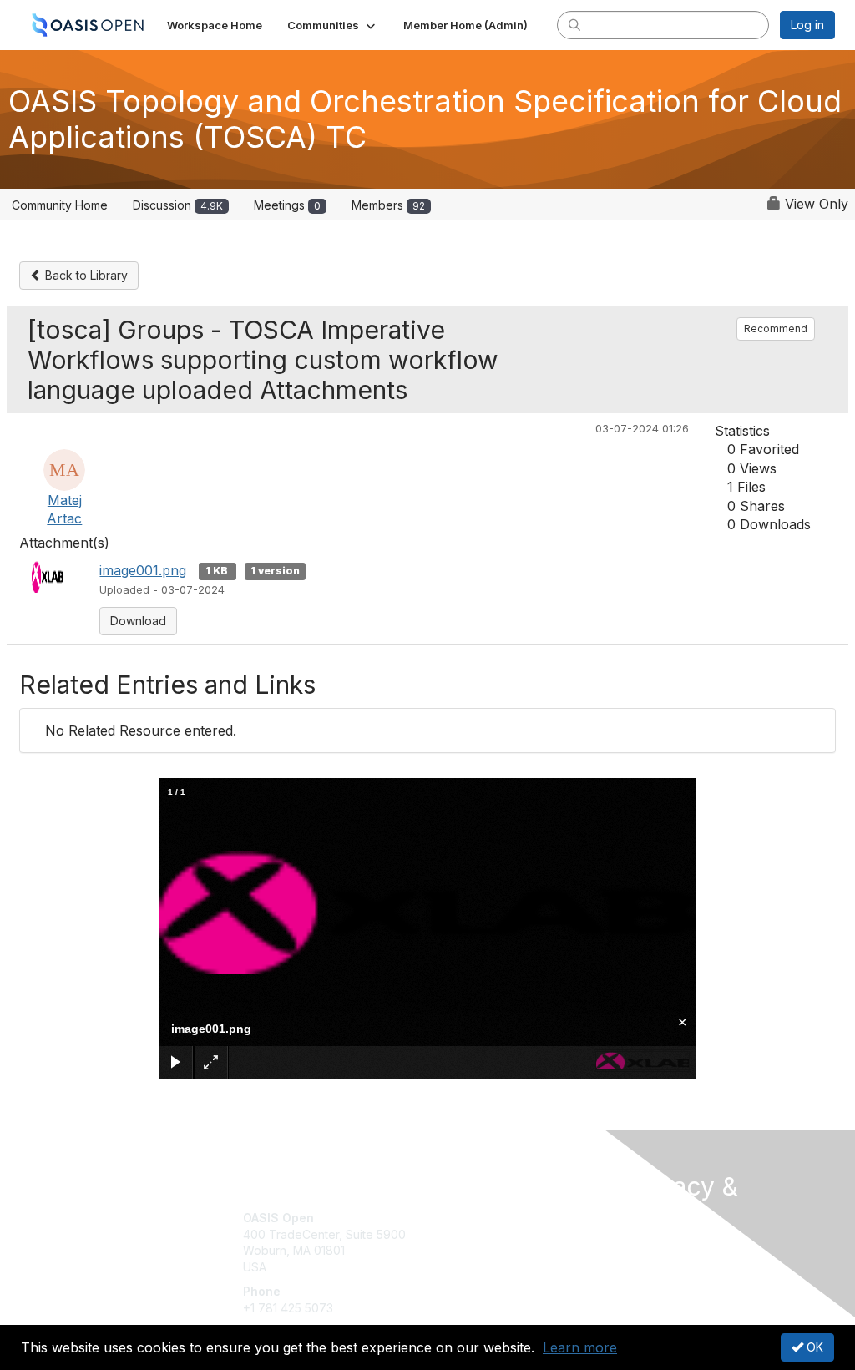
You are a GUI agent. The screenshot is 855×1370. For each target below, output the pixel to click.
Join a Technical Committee (510, 1267)
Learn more (580, 1347)
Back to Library (85, 275)
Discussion (178, 205)
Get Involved (469, 1218)
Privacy (646, 1264)
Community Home (60, 205)
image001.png (142, 570)
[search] (574, 24)
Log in (807, 25)
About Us (651, 1248)
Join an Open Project (492, 1243)
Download (138, 621)
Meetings (287, 205)
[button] (333, 25)
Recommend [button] (775, 328)
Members (388, 205)
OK (813, 1347)
